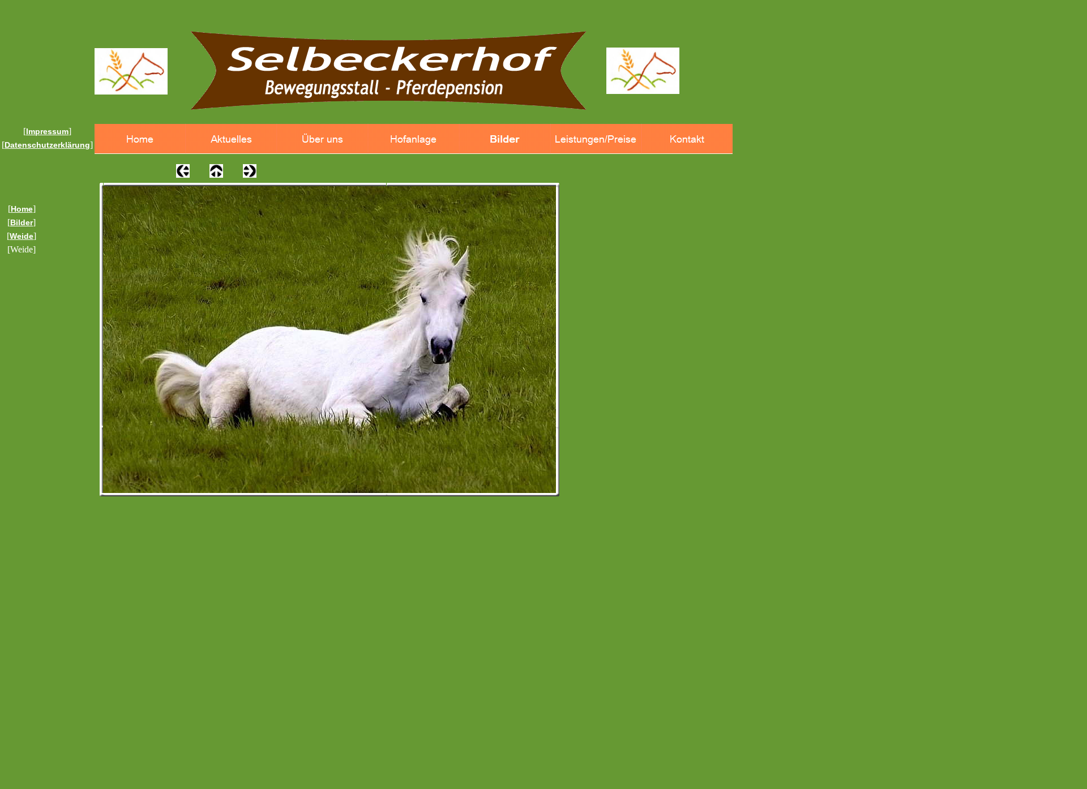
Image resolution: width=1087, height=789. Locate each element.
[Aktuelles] (231, 139)
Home (22, 208)
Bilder (21, 222)
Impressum (47, 131)
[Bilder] (504, 139)
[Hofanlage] (413, 139)
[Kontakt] (687, 139)
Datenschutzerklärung (47, 144)
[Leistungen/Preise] (595, 139)
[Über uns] (322, 139)
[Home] (140, 139)
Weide (21, 236)
